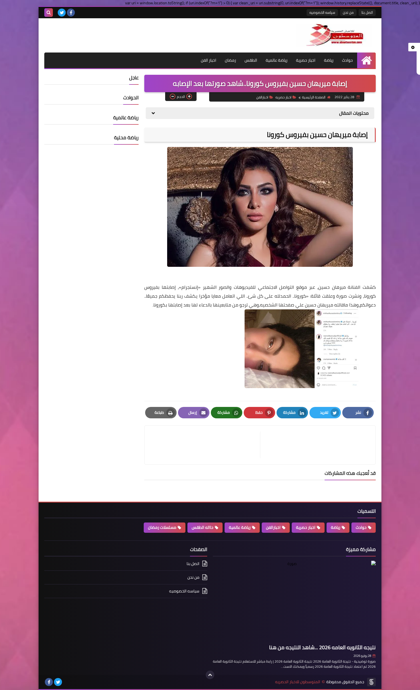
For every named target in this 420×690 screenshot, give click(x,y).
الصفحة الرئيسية (313, 97)
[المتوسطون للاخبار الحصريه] (334, 35)
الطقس (251, 60)
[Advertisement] (111, 32)
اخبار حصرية (305, 60)
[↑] (210, 675)
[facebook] (71, 13)
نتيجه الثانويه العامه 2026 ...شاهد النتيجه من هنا (322, 647)
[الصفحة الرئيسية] (366, 60)
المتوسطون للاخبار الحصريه (297, 682)
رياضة (328, 60)
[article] (205, 445)
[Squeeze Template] (371, 682)
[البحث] (48, 12)
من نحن (348, 12)
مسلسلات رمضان (162, 527)
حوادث (347, 60)
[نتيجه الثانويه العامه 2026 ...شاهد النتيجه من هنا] (294, 601)
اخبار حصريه (283, 97)
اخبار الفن (208, 60)
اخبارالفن (262, 97)
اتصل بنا (367, 12)
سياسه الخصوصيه (322, 12)
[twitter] (62, 13)
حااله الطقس (202, 527)
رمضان (230, 60)
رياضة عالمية (276, 60)
